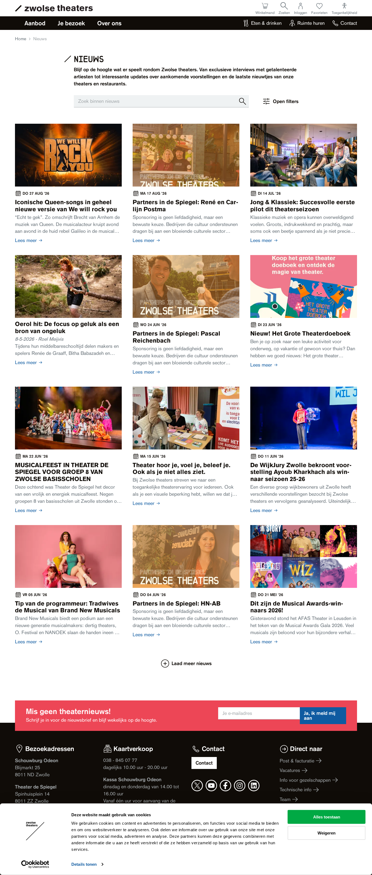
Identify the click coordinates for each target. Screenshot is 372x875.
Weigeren (327, 832)
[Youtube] (211, 785)
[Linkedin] (254, 785)
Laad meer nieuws (192, 663)
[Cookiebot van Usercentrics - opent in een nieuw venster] (35, 864)
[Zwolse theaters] (59, 8)
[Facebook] (225, 785)
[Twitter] (197, 785)
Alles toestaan (326, 817)
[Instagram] (239, 785)
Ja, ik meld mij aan (319, 715)
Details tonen (84, 864)
